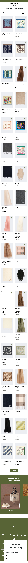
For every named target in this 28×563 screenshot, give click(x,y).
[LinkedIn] (14, 539)
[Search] (23, 4)
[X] (21, 535)
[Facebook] (10, 535)
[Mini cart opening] (27, 4)
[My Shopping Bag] (25, 4)
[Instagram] (3, 535)
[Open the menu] (2, 4)
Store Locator (15, 522)
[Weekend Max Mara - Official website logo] (14, 4)
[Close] (24, 542)
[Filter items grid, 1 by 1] (26, 13)
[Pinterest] (17, 535)
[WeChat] (25, 535)
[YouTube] (14, 535)
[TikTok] (6, 535)
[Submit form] (24, 556)
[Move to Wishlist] (11, 17)
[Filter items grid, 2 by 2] (23, 13)
